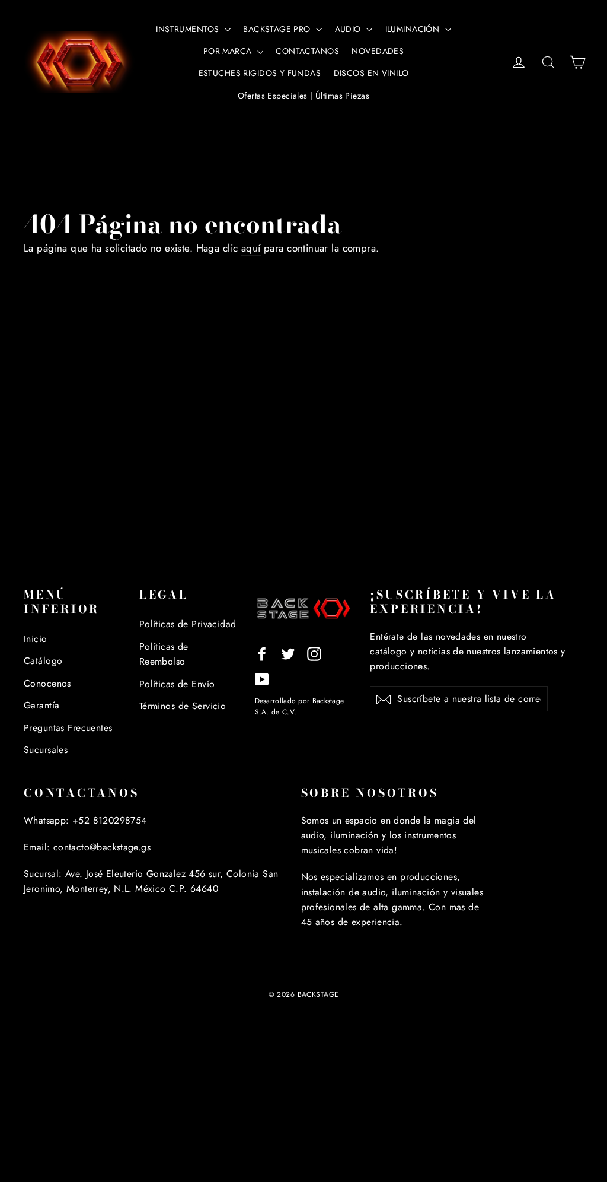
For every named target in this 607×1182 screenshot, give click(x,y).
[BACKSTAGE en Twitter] (288, 653)
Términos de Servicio (182, 706)
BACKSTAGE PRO (278, 29)
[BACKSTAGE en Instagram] (314, 653)
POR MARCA (228, 51)
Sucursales (46, 750)
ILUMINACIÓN (413, 29)
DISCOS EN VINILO (371, 73)
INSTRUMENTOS (189, 29)
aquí (251, 248)
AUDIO (349, 29)
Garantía (41, 705)
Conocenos (47, 683)
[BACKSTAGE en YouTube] (262, 678)
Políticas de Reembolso (164, 654)
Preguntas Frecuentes (68, 728)
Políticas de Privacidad (188, 624)
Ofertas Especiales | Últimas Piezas (303, 95)
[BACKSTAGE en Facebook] (262, 653)
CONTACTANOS (307, 51)
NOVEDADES (378, 51)
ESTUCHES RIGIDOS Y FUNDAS (260, 73)
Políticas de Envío (177, 684)
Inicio (35, 639)
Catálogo (43, 661)
